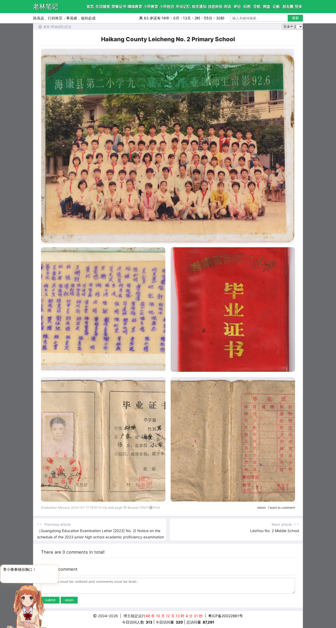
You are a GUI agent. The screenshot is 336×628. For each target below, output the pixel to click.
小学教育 (151, 6)
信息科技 (215, 6)
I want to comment (281, 507)
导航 (257, 6)
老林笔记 (45, 6)
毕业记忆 (183, 6)
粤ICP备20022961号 (225, 616)
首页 (90, 6)
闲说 (227, 6)
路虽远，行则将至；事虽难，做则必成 (64, 18)
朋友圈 (287, 6)
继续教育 (135, 6)
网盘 (266, 6)
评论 (237, 6)
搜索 (295, 18)
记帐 (276, 6)
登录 (298, 6)
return (261, 507)
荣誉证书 (119, 6)
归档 (247, 6)
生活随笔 (103, 6)
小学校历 (167, 6)
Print (156, 507)
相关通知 (199, 6)
